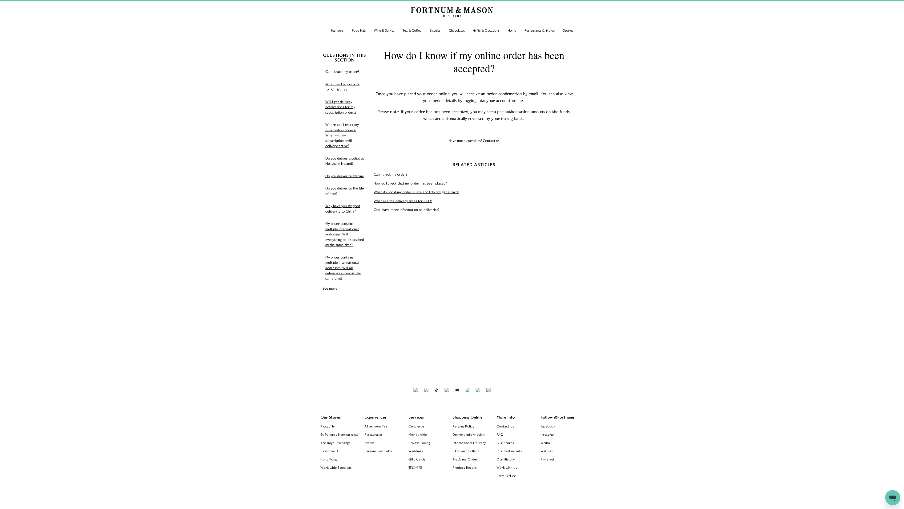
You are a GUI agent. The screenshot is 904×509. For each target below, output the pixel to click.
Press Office (506, 476)
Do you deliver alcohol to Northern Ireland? (344, 161)
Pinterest (548, 459)
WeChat (547, 451)
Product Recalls (464, 467)
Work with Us (506, 467)
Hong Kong (328, 459)
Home (512, 30)
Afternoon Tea (375, 426)
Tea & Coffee (412, 30)
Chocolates (457, 30)
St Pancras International (339, 434)
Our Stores (505, 443)
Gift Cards (416, 459)
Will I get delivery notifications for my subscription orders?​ (340, 107)
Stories (568, 30)
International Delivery (469, 443)
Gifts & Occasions (486, 30)
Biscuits (435, 30)
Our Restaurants (509, 451)
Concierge (416, 426)
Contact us (491, 140)
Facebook (548, 426)
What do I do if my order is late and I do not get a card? (416, 192)
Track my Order (464, 459)
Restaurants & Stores (540, 30)
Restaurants (373, 434)
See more (330, 288)
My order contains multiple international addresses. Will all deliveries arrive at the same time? (343, 268)
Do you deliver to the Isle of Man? (344, 191)
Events (369, 443)
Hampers (337, 30)
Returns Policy (463, 426)
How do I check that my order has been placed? (410, 183)
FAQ (500, 434)
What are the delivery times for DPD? (403, 201)
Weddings (415, 451)
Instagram (548, 434)
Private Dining (419, 443)
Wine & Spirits (384, 30)
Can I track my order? (342, 71)
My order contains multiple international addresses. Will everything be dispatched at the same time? (344, 234)
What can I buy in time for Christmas (342, 87)
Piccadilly (327, 426)
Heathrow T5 (330, 451)
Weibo (545, 443)
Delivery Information (468, 434)
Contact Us (505, 426)
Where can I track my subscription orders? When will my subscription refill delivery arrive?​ (342, 135)
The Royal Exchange (335, 443)
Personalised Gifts (378, 451)
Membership (417, 434)
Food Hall (358, 30)
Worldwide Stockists (336, 467)
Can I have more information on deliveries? (406, 209)
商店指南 (415, 467)
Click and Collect (465, 451)
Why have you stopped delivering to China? (342, 208)
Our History (505, 459)
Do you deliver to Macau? (344, 176)
